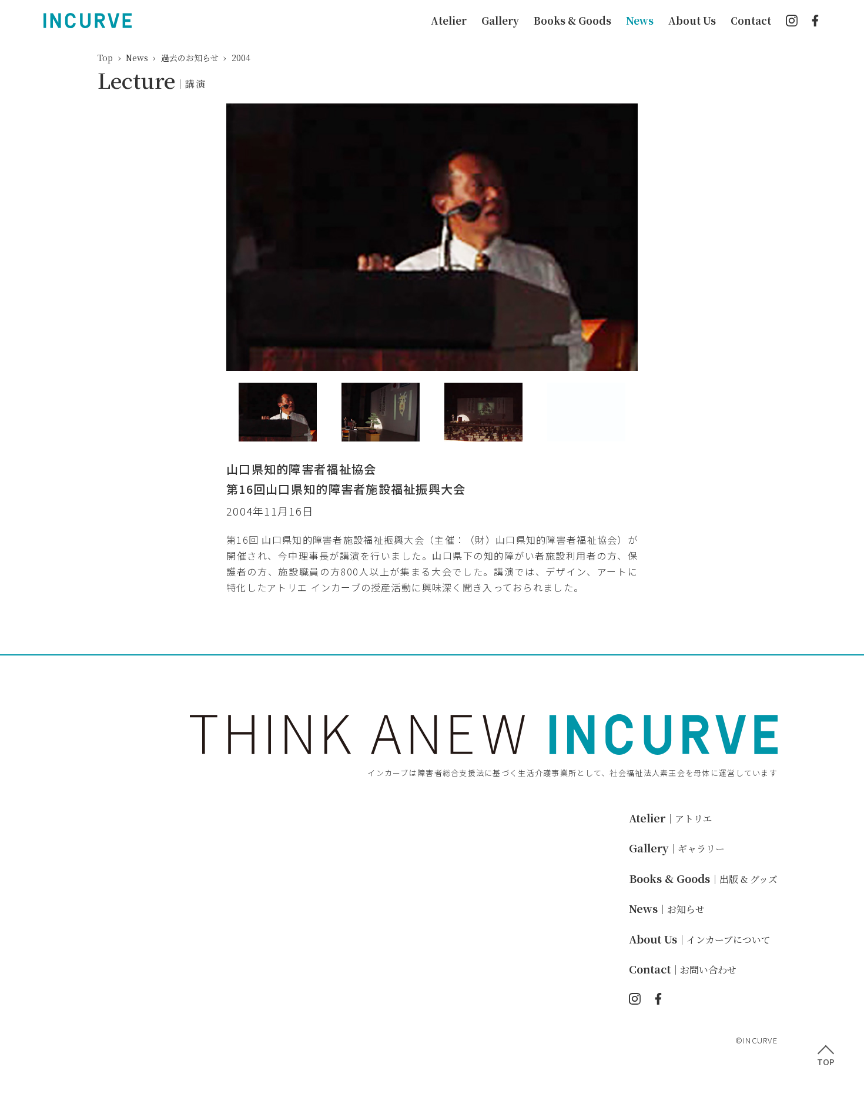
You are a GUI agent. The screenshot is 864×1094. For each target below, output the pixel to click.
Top (105, 57)
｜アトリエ (670, 818)
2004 (241, 57)
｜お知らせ (667, 909)
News (640, 20)
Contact (751, 20)
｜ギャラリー (677, 848)
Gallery (500, 20)
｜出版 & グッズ (703, 879)
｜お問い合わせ (682, 969)
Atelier (449, 20)
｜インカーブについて (700, 939)
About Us (692, 20)
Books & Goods (572, 20)
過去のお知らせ (190, 57)
